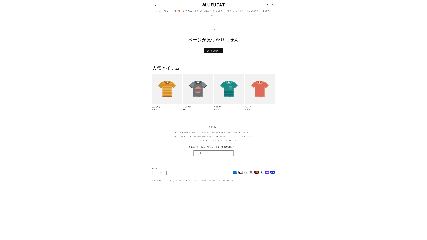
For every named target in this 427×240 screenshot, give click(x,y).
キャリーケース (221, 136)
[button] (154, 4)
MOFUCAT (159, 181)
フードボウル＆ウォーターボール (192, 136)
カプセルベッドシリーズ (198, 140)
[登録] (231, 153)
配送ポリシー (213, 181)
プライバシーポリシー (192, 181)
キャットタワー (239, 132)
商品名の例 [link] (156, 107)
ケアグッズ (233, 136)
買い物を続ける (213, 51)
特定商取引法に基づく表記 (226, 181)
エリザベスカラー (231, 140)
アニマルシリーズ (215, 140)
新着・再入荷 (185, 132)
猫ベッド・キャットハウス (222, 132)
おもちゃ (210, 136)
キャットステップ (245, 136)
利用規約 (204, 181)
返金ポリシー (180, 181)
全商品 (175, 132)
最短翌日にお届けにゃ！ (201, 132)
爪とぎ (249, 132)
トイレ (175, 136)
